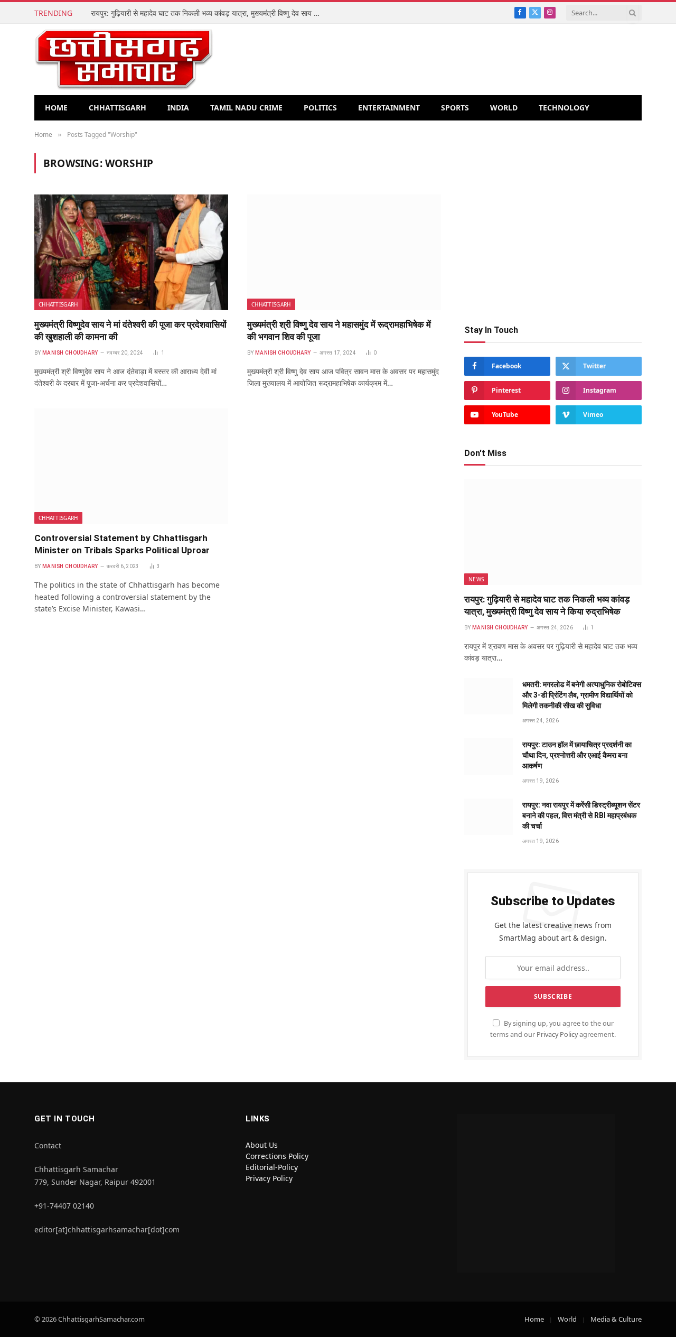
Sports (455, 108)
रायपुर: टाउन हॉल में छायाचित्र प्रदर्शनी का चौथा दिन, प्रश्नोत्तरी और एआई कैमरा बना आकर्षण (577, 755)
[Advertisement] (553, 227)
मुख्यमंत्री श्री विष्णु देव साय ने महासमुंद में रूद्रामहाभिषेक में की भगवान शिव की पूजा (339, 330)
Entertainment (389, 108)
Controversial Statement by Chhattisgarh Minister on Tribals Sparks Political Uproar (122, 544)
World (504, 108)
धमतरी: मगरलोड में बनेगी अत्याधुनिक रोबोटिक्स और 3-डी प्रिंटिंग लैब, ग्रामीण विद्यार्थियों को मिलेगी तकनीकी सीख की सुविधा (581, 695)
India (178, 108)
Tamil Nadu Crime (246, 108)
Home (56, 108)
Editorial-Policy (272, 1167)
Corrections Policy (277, 1156)
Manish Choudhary (70, 353)
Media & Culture (616, 1319)
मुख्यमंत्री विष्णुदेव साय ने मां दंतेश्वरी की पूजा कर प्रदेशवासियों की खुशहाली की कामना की (130, 330)
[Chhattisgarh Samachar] (123, 59)
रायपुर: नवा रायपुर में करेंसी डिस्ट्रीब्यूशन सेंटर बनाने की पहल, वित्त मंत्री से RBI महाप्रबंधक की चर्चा (581, 815)
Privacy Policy (557, 1034)
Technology (564, 108)
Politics (320, 108)
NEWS (476, 579)
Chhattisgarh (117, 108)
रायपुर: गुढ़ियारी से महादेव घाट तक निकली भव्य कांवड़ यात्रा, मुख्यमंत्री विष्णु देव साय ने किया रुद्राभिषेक (209, 13)
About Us (262, 1145)
